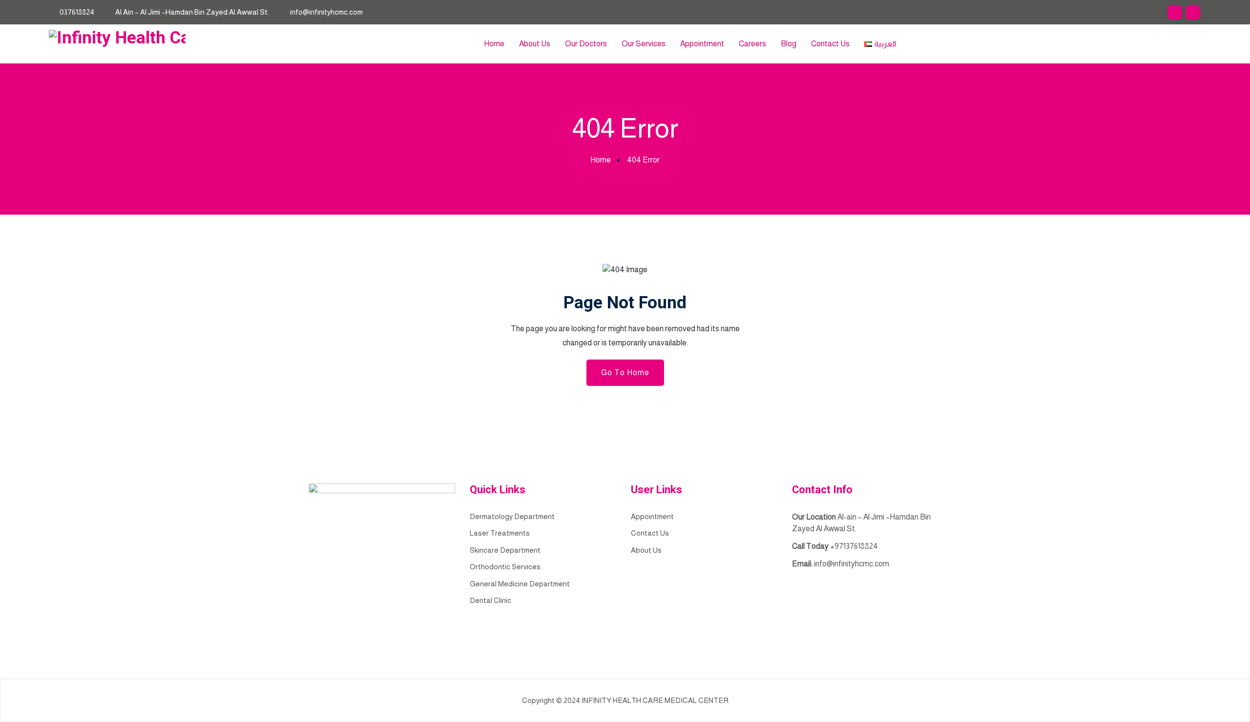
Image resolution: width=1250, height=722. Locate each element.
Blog (788, 44)
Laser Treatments (500, 533)
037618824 (77, 12)
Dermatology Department (512, 516)
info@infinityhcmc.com (326, 12)
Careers (752, 44)
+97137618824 (854, 546)
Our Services (644, 44)
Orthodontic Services (505, 566)
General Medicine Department (520, 584)
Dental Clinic (490, 600)
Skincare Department (505, 550)
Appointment (702, 44)
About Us (534, 44)
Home (494, 44)
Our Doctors (586, 44)
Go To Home (625, 372)
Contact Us (830, 44)
